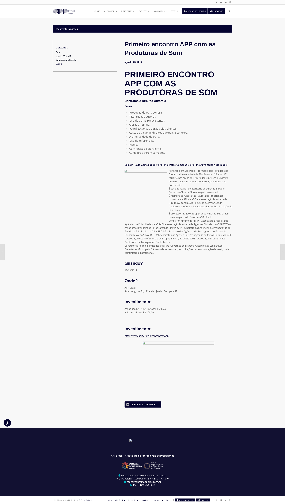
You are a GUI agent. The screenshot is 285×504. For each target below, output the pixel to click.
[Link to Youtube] (221, 2)
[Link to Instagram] (230, 2)
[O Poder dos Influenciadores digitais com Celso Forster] (282, 252)
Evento (59, 63)
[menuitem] (97, 11)
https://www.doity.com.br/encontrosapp (147, 336)
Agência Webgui (85, 500)
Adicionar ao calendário (143, 404)
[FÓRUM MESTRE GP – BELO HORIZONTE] (2, 252)
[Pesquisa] (229, 11)
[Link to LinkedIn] (225, 2)
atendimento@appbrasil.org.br (144, 481)
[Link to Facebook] (216, 2)
